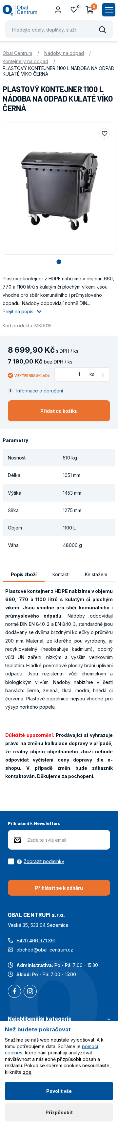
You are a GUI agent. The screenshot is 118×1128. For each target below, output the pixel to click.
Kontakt (60, 574)
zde (27, 1072)
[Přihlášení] (58, 10)
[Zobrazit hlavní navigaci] (108, 9)
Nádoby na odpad (64, 53)
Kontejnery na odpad (25, 61)
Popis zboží (23, 574)
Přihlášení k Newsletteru (34, 823)
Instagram (30, 992)
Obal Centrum (17, 53)
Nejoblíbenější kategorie (39, 1018)
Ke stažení (96, 574)
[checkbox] (36, 861)
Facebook (14, 992)
